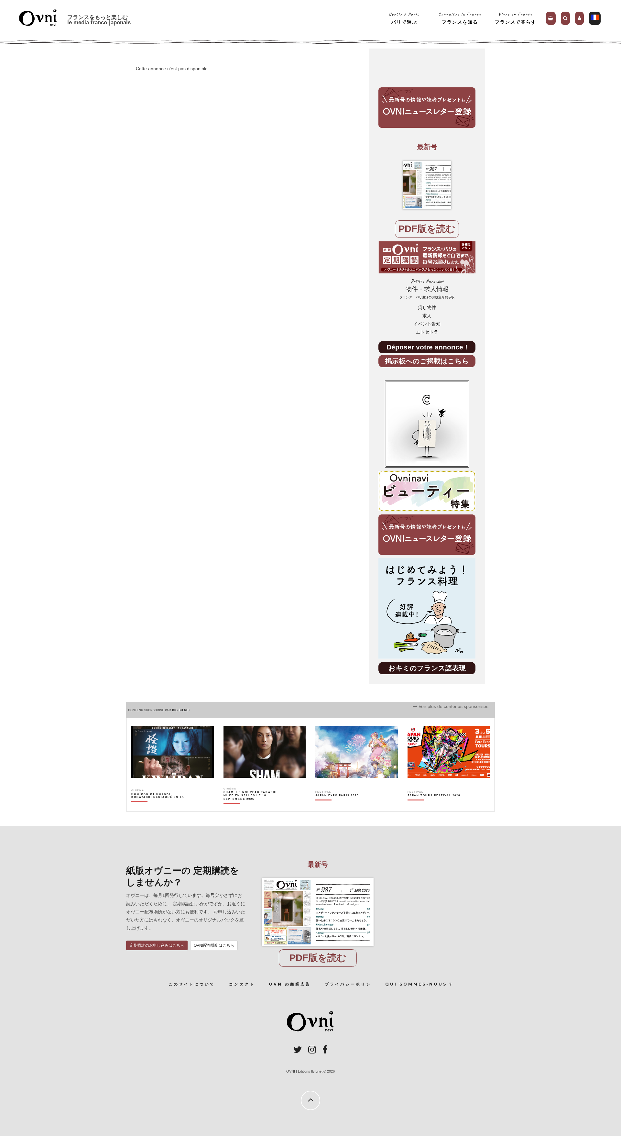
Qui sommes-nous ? (419, 984)
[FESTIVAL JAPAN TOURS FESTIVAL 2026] (434, 806)
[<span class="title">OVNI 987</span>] (426, 185)
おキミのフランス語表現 (427, 668)
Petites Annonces (426, 289)
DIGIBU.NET (181, 710)
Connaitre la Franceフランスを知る (459, 18)
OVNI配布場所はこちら (214, 945)
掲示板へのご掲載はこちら (427, 361)
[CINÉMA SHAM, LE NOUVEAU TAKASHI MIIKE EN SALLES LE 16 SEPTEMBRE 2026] (250, 806)
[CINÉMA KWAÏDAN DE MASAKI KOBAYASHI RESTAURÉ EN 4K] (158, 806)
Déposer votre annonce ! (427, 347)
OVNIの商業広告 (290, 984)
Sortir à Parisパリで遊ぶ (404, 18)
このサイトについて (192, 984)
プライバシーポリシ (348, 984)
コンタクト (242, 984)
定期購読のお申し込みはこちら (157, 945)
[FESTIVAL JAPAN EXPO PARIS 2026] (337, 806)
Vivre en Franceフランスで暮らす (515, 18)
